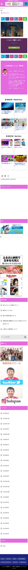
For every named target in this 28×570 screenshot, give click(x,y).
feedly (14, 47)
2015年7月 (6, 502)
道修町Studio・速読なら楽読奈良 (13, 566)
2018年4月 (6, 455)
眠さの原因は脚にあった (7, 163)
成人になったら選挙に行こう (7, 148)
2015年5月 (6, 512)
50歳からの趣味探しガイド (10, 329)
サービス (8, 558)
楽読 (14, 558)
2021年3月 (6, 429)
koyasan (5, 75)
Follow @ (14, 42)
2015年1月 (6, 533)
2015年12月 (6, 481)
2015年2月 (6, 528)
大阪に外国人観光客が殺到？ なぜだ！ (7, 128)
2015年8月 (6, 497)
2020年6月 (6, 444)
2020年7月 (6, 439)
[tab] (2, 175)
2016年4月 (6, 471)
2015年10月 (6, 491)
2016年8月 (6, 460)
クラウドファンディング (6, 562)
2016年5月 (6, 465)
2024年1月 (6, 413)
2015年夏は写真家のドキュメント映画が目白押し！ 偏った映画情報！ (7, 112)
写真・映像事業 (21, 558)
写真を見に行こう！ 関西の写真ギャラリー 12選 (20, 111)
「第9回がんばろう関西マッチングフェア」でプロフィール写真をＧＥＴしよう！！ (20, 129)
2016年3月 (6, 476)
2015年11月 (6, 486)
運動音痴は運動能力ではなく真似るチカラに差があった (20, 164)
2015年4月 (6, 518)
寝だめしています (18, 147)
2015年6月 (6, 507)
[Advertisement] (14, 204)
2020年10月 (6, 434)
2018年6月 (6, 450)
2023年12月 (6, 418)
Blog (4, 546)
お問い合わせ (22, 562)
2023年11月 (6, 423)
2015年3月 (6, 523)
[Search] (25, 337)
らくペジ (15, 562)
